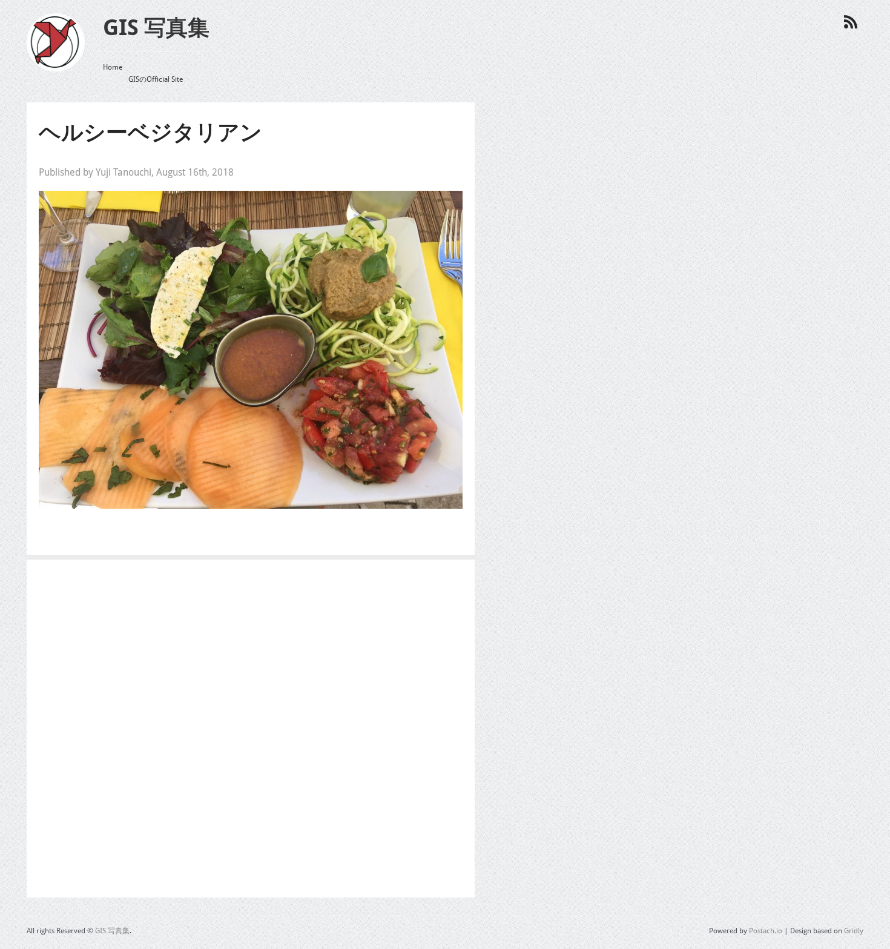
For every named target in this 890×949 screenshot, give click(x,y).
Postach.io (765, 931)
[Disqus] (251, 732)
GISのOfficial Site (155, 79)
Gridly (853, 931)
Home (112, 67)
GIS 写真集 (156, 28)
